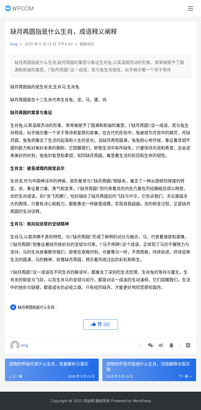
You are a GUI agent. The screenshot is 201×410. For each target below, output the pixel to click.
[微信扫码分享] (150, 345)
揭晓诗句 (87, 44)
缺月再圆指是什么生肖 (36, 307)
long (14, 44)
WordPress (142, 400)
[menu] (190, 8)
